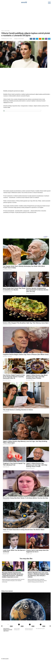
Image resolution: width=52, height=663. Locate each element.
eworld (24, 2)
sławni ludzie (21, 38)
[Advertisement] (26, 16)
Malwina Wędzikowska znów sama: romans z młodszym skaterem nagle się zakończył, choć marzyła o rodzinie (38, 575)
